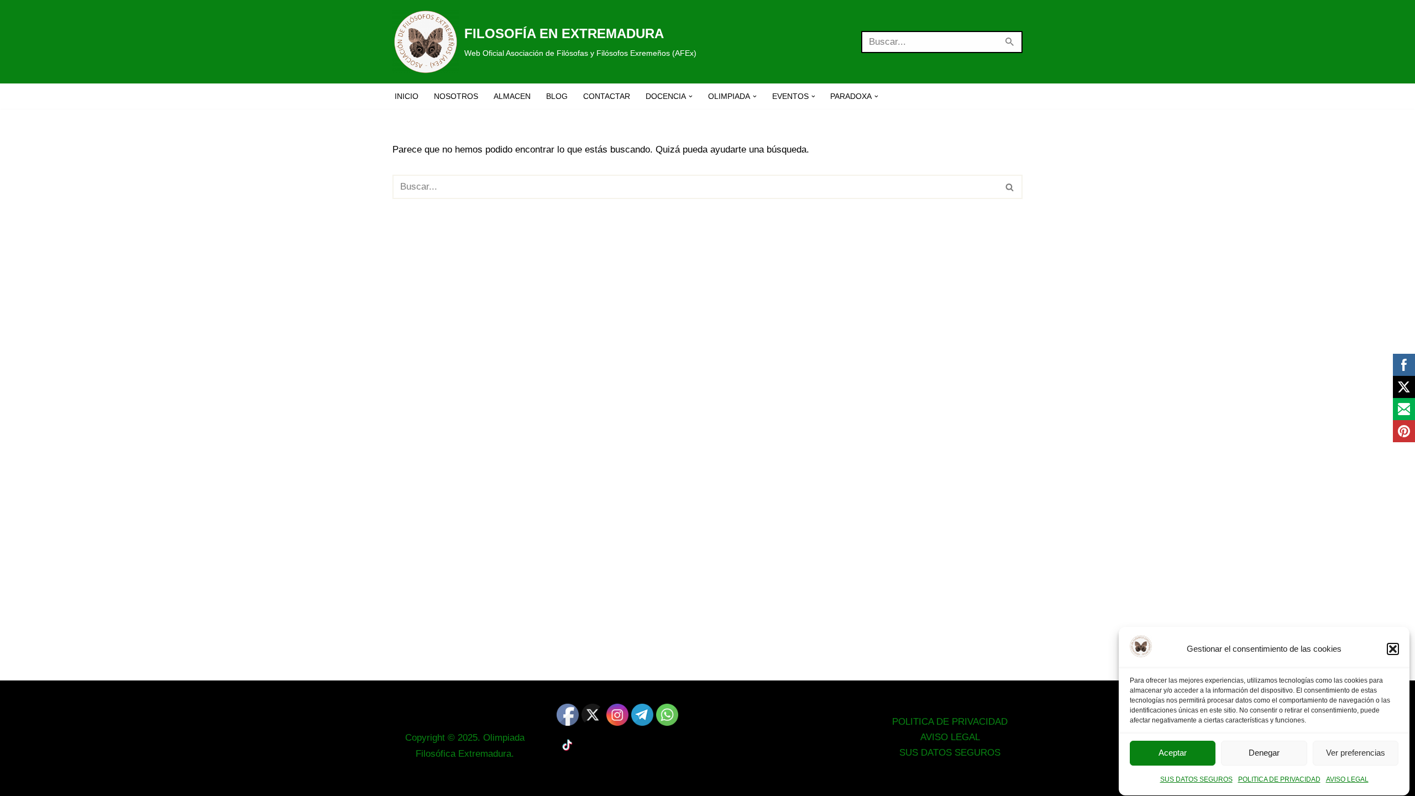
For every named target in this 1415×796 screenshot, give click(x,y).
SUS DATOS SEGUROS (1196, 779)
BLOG (557, 96)
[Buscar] (1010, 42)
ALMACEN (512, 96)
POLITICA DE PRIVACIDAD (1279, 779)
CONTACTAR (606, 96)
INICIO (406, 96)
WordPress (526, 781)
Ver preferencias (1355, 753)
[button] (1392, 648)
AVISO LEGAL (1347, 779)
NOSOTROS (456, 96)
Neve (403, 781)
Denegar (1264, 753)
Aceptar (1173, 753)
